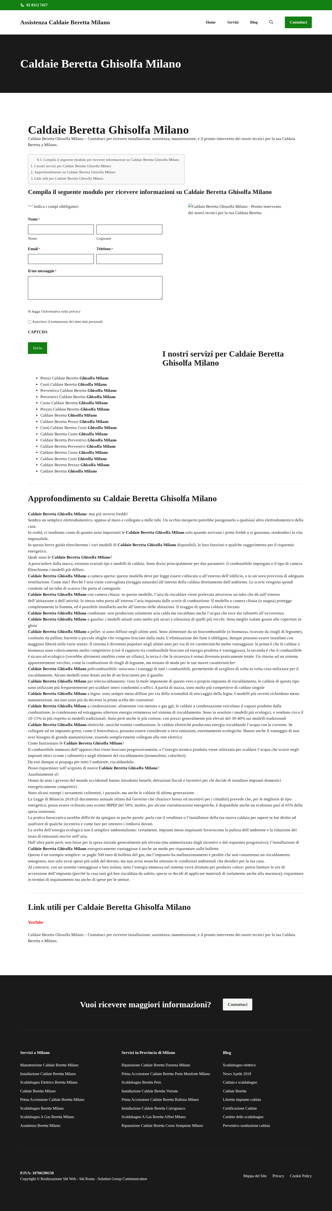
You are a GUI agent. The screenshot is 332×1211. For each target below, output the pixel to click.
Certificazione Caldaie (240, 1108)
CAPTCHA (38, 332)
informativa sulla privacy (62, 311)
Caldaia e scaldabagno (240, 1082)
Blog (254, 22)
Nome (32, 238)
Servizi (232, 22)
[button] (271, 22)
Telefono (104, 249)
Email (34, 249)
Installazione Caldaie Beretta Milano (48, 1074)
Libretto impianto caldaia (242, 1099)
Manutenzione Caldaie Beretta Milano (49, 1065)
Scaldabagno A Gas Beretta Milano (47, 1117)
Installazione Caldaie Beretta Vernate (150, 1091)
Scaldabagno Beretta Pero (141, 1082)
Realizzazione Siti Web (58, 1179)
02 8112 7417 (37, 5)
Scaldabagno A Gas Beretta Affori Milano (154, 1117)
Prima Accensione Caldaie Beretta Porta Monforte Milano (166, 1074)
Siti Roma (87, 1179)
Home (211, 22)
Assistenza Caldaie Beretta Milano (65, 22)
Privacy (278, 1176)
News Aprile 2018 (237, 1074)
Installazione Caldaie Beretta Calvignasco (153, 1108)
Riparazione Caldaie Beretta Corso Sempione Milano (162, 1125)
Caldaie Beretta (234, 1091)
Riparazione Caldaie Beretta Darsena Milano (156, 1065)
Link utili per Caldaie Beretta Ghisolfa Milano (69, 178)
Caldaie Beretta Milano (38, 1091)
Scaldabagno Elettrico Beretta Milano (49, 1082)
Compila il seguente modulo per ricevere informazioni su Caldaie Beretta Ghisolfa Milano (111, 160)
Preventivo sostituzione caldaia (246, 1125)
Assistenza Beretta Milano (40, 1125)
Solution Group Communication (122, 1179)
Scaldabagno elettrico (239, 1065)
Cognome (103, 238)
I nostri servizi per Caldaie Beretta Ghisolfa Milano (72, 166)
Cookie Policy (301, 1176)
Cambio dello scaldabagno (243, 1117)
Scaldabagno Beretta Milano (42, 1108)
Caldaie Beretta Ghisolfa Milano (56, 934)
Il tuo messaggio (42, 271)
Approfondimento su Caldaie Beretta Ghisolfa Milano (74, 172)
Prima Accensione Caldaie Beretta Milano (52, 1099)
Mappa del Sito (255, 1176)
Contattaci (298, 22)
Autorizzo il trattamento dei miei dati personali (67, 322)
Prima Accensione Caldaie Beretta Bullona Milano (160, 1099)
